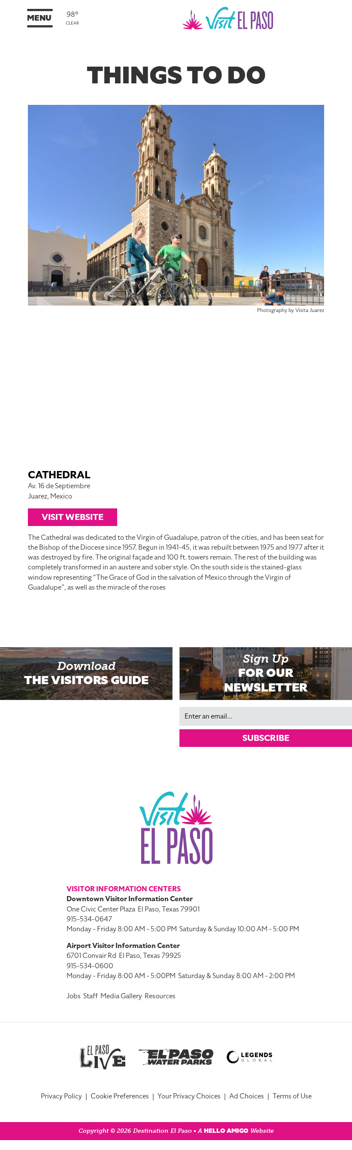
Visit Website (72, 517)
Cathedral (59, 475)
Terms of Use (292, 1096)
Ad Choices (246, 1096)
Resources (160, 996)
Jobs (74, 996)
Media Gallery (121, 996)
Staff (90, 996)
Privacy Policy (61, 1096)
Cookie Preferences (120, 1096)
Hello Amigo (226, 1131)
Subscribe (266, 738)
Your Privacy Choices (189, 1096)
